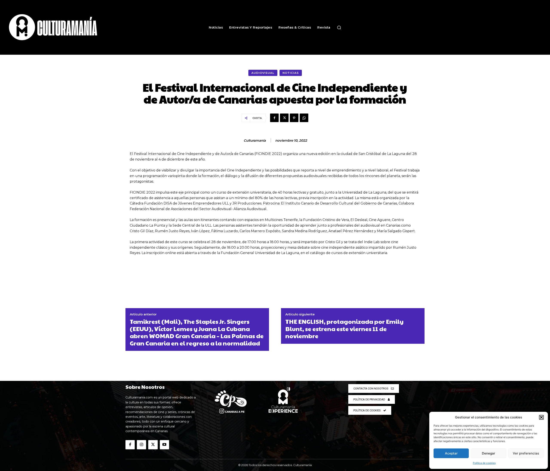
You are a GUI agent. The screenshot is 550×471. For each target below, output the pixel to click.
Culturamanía (255, 140)
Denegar (488, 453)
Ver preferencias (526, 453)
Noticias (291, 72)
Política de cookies (484, 463)
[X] (284, 118)
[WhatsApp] (304, 118)
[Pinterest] (294, 118)
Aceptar (451, 453)
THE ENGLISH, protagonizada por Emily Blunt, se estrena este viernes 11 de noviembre (344, 328)
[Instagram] (141, 444)
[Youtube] (164, 444)
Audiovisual (262, 72)
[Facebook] (274, 118)
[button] (541, 417)
